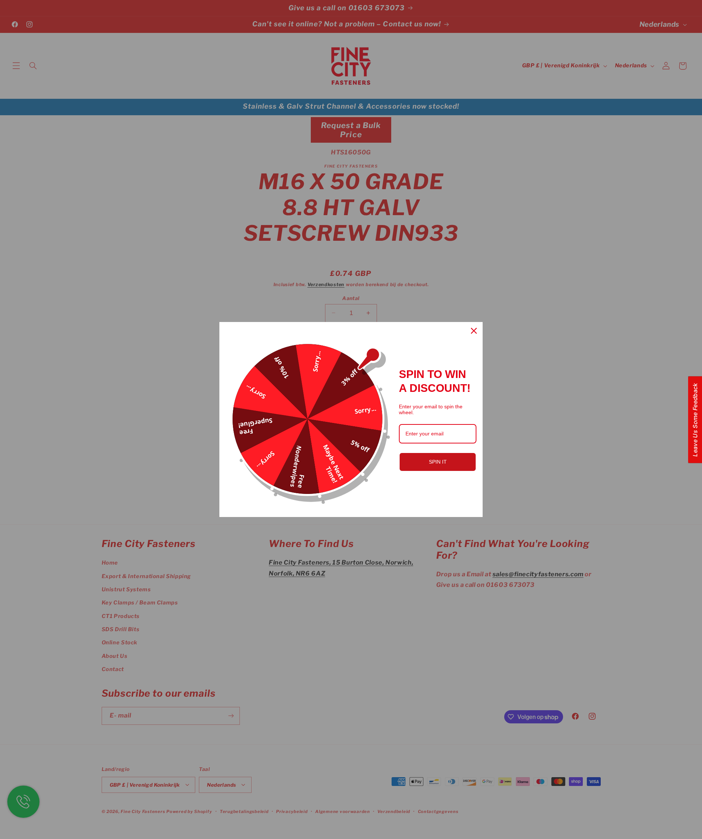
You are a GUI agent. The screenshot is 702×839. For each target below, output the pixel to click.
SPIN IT (438, 462)
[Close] (474, 331)
